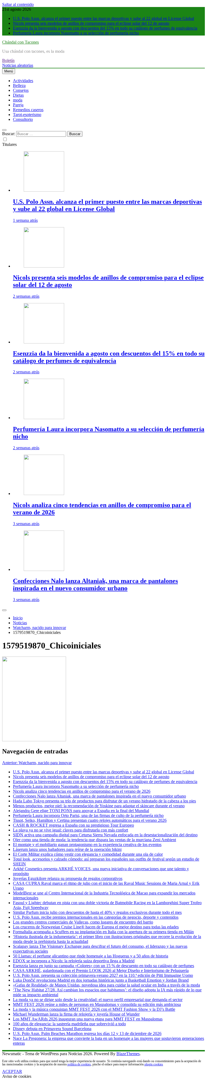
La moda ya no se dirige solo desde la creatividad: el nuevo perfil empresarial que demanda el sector (97, 999)
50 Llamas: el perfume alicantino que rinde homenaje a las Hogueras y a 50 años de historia (90, 956)
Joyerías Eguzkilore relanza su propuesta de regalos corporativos (67, 878)
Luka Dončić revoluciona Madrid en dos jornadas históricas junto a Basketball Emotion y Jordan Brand (101, 980)
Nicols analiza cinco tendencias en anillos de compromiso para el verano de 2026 (81, 791)
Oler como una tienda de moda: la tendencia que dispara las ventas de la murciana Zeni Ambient (94, 839)
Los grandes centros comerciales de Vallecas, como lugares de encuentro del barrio (83, 922)
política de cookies (79, 1064)
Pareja (18, 105)
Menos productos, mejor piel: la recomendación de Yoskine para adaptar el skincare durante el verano (99, 805)
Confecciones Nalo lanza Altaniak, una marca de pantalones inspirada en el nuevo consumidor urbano (95, 584)
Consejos (21, 90)
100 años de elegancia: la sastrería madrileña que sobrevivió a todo (69, 1024)
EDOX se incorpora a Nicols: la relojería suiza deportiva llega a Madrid (73, 961)
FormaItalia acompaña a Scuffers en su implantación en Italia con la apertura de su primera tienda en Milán (103, 931)
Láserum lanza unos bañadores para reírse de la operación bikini (67, 849)
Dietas (18, 95)
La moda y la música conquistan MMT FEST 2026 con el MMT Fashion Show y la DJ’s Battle (94, 1009)
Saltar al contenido (18, 4)
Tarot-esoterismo (27, 114)
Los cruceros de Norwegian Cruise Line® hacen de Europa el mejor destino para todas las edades (96, 927)
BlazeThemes (128, 1053)
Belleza (19, 85)
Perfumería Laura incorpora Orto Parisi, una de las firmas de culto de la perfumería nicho (88, 815)
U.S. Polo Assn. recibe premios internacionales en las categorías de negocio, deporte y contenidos (95, 917)
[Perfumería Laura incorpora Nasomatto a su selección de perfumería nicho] (44, 417)
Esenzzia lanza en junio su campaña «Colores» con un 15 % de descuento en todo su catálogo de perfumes (103, 965)
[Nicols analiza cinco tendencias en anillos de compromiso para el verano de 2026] (44, 493)
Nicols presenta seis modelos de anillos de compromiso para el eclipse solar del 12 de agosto (91, 23)
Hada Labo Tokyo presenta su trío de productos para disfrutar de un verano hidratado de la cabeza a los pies (104, 801)
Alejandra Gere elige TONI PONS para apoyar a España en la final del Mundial (81, 810)
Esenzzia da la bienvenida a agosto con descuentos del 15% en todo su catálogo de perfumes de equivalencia (105, 28)
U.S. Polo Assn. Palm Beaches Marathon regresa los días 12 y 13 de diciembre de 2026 (87, 1033)
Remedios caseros (28, 109)
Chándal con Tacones (20, 42)
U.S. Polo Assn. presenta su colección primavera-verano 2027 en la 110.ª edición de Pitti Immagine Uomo (103, 975)
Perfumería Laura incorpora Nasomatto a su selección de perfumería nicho (76, 33)
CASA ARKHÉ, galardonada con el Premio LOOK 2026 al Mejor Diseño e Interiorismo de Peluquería (101, 970)
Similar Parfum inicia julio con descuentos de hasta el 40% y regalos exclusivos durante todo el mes (97, 912)
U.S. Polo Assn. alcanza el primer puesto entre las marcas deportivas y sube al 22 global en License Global (103, 18)
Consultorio (23, 119)
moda (17, 100)
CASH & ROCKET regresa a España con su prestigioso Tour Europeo (73, 825)
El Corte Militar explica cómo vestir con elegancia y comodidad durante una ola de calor (88, 854)
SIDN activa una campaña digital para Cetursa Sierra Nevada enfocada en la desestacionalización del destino (105, 835)
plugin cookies (153, 1064)
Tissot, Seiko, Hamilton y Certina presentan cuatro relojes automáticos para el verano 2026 (90, 820)
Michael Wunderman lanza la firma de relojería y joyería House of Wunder (76, 1014)
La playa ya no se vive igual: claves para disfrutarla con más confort (70, 830)
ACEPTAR (12, 1071)
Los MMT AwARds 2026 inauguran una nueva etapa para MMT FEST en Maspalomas (88, 1019)
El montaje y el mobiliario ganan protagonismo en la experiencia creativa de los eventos (87, 844)
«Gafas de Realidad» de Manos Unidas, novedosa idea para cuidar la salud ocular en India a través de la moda (106, 985)
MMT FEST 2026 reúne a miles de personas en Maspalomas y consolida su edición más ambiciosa (97, 1004)
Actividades (23, 80)
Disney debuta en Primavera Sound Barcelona (52, 1028)
